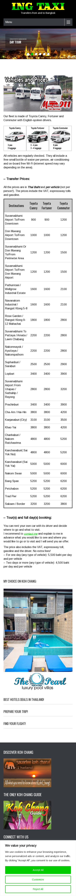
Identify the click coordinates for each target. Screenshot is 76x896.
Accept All (38, 870)
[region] (38, 868)
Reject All (38, 889)
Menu (8, 22)
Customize (38, 879)
